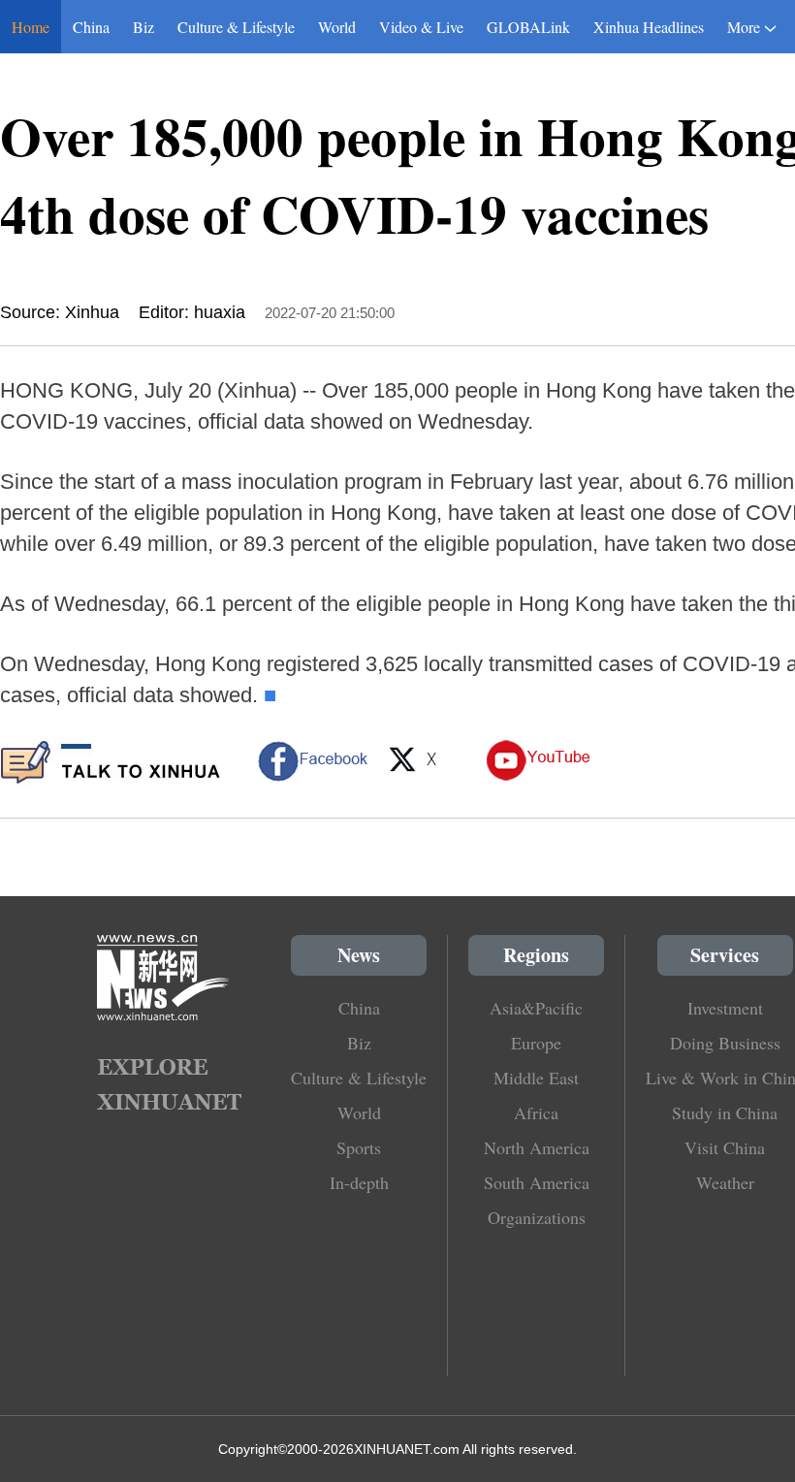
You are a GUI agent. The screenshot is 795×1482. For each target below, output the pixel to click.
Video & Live (421, 26)
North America (536, 1147)
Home (30, 26)
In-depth (359, 1182)
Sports (358, 1147)
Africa (536, 1112)
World (337, 26)
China (91, 26)
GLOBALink (528, 26)
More (743, 26)
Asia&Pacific (536, 1007)
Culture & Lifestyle (236, 26)
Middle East (536, 1077)
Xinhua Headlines (648, 26)
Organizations (537, 1217)
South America (536, 1182)
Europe (536, 1042)
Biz (143, 26)
